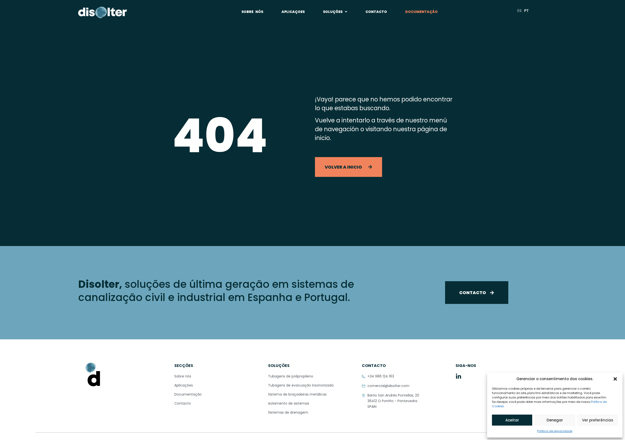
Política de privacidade (554, 431)
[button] (615, 378)
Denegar (555, 420)
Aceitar (512, 420)
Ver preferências (597, 420)
